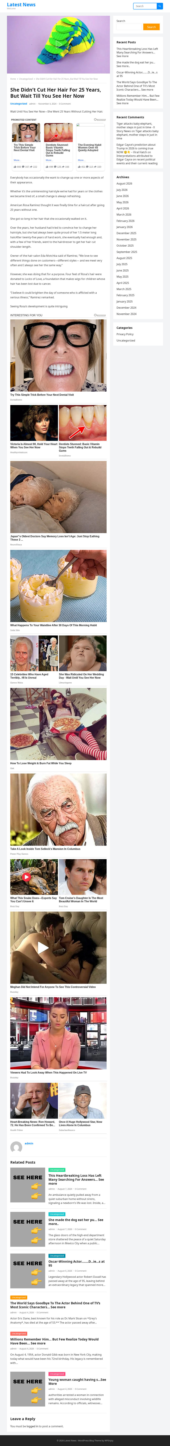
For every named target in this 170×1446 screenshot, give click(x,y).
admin (32, 103)
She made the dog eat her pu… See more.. (75, 1222)
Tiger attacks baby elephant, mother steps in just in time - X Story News (136, 127)
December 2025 (126, 233)
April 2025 (123, 283)
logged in (32, 1426)
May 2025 (122, 276)
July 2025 (122, 264)
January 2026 (125, 227)
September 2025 (127, 252)
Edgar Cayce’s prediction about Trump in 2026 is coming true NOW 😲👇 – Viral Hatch (136, 148)
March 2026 (124, 214)
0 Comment (65, 103)
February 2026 (125, 221)
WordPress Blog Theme (89, 1440)
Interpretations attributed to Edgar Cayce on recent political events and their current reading (137, 159)
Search (121, 21)
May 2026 (122, 202)
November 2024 (126, 314)
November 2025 (126, 239)
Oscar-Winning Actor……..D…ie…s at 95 (76, 1263)
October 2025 (125, 245)
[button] (58, 45)
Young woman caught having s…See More (77, 1381)
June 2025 (123, 270)
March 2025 (124, 289)
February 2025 (125, 295)
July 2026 (122, 190)
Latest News (21, 4)
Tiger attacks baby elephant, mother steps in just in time (138, 134)
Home (13, 78)
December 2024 (126, 307)
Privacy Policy (125, 334)
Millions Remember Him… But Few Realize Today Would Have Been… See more (54, 1341)
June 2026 (123, 196)
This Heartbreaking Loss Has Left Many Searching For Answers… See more (76, 1179)
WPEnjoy (109, 1440)
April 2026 (123, 208)
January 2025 (125, 301)
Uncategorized (26, 78)
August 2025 (124, 258)
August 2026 (124, 183)
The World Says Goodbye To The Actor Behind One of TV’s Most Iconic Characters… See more (55, 1305)
